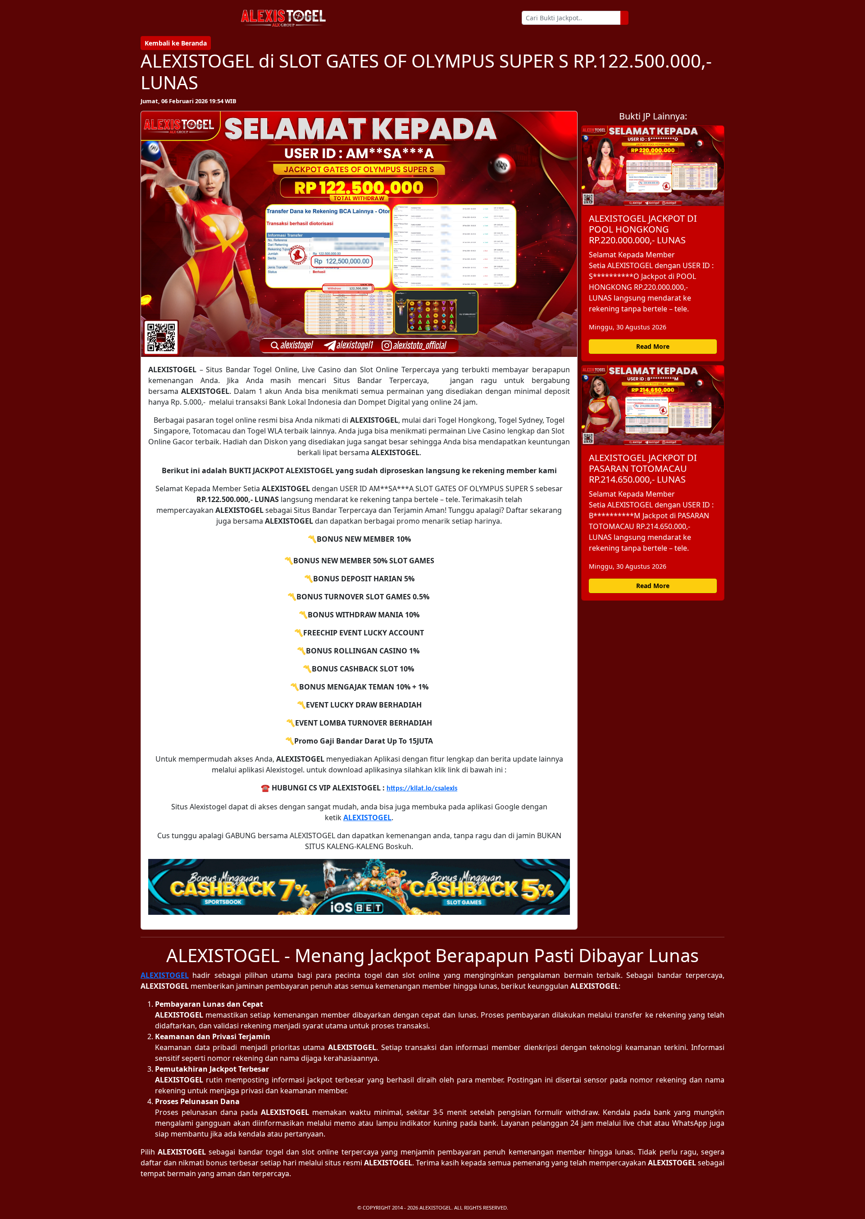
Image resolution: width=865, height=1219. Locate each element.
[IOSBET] (359, 887)
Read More (652, 346)
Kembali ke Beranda (176, 43)
